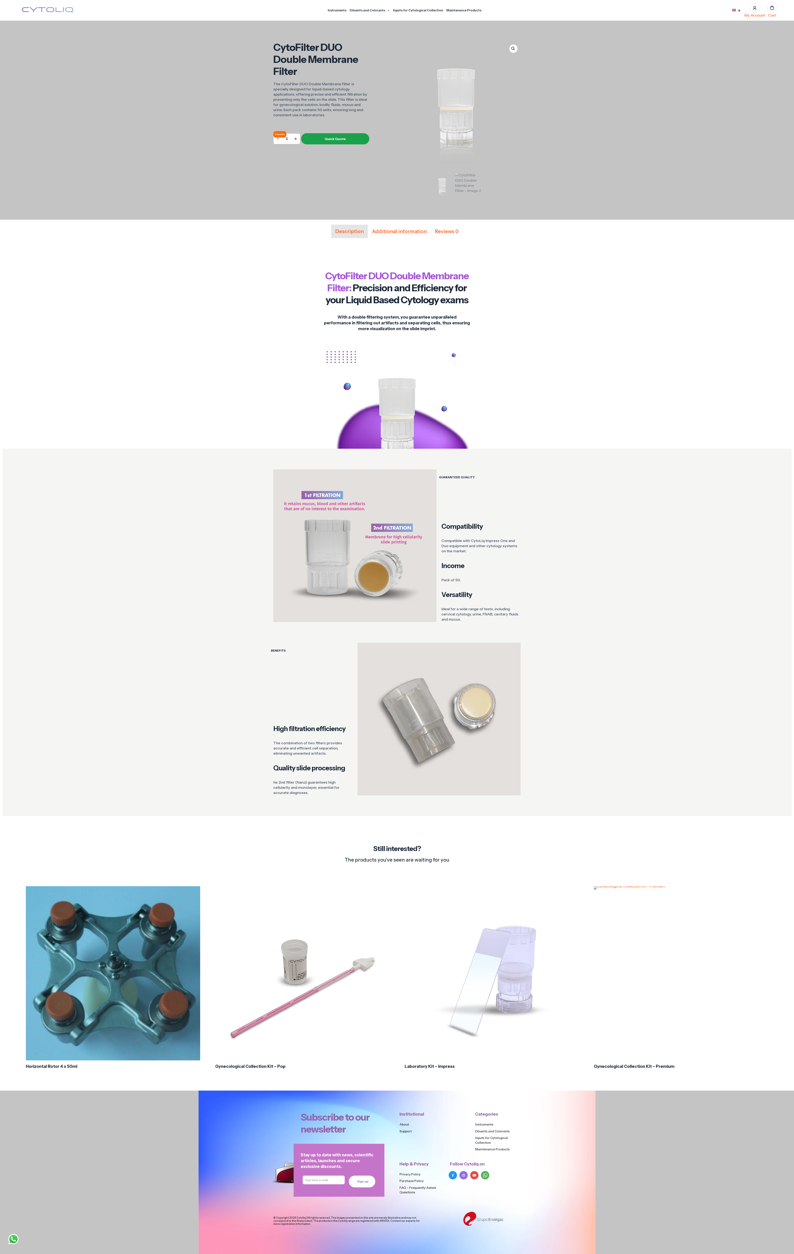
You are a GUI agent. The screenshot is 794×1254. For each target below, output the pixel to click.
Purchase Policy (411, 1181)
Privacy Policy (410, 1174)
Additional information (399, 231)
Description (349, 231)
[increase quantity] (295, 138)
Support (405, 1131)
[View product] (194, 901)
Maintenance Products (492, 1149)
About (404, 1124)
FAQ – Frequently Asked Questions (417, 1190)
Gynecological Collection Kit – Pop (250, 1066)
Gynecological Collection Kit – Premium (634, 1066)
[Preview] (194, 918)
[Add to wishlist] (194, 910)
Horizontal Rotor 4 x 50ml (51, 1066)
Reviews (447, 231)
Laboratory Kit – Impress (430, 1066)
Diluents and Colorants (492, 1131)
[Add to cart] (194, 892)
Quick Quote (335, 139)
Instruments (484, 1124)
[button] (513, 48)
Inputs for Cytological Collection (491, 1140)
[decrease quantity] (278, 138)
